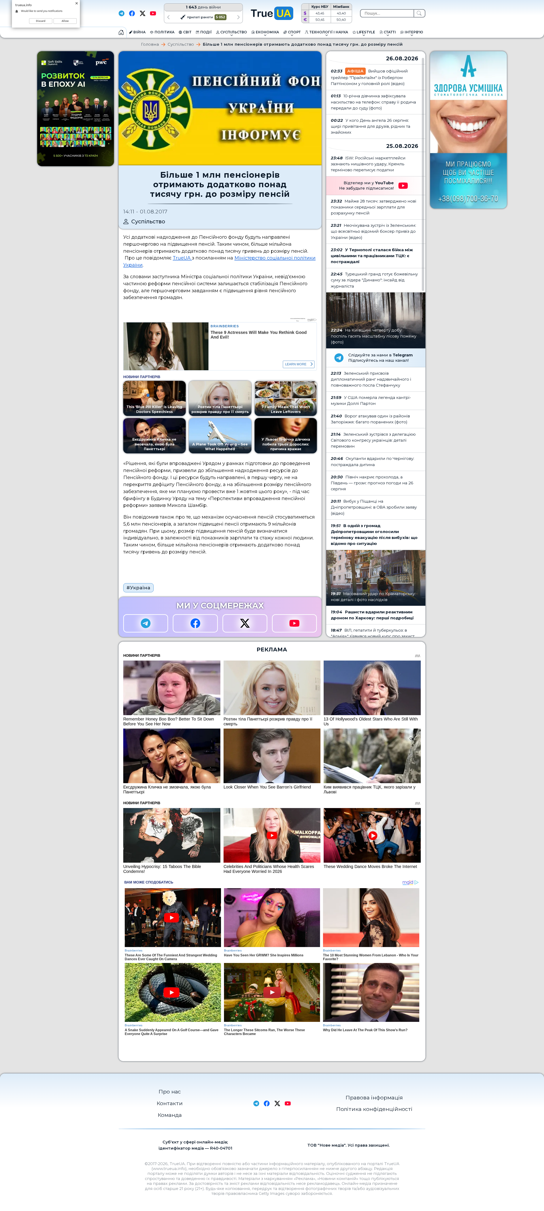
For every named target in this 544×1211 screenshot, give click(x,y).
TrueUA (182, 258)
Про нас (170, 1091)
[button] (168, 17)
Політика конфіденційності (374, 1109)
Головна (150, 45)
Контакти (170, 1103)
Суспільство (181, 45)
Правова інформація (374, 1097)
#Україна (138, 587)
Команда (170, 1115)
